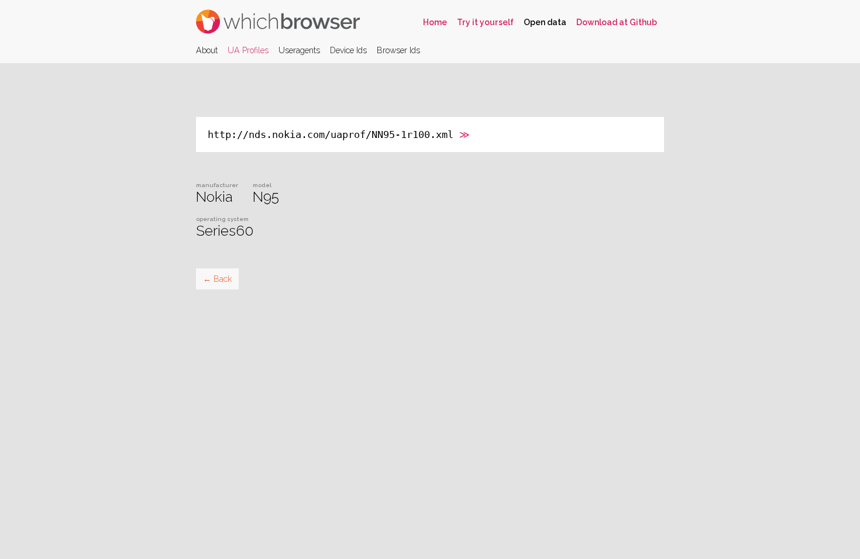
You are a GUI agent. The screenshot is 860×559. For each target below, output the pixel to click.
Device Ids (348, 50)
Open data (545, 22)
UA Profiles (248, 50)
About (207, 50)
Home (435, 22)
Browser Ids (398, 50)
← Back (217, 279)
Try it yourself (485, 22)
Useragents (299, 50)
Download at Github (616, 22)
